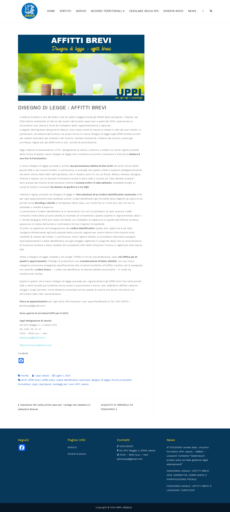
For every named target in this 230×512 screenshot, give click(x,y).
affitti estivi (48, 380)
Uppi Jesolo (42, 375)
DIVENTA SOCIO (77, 454)
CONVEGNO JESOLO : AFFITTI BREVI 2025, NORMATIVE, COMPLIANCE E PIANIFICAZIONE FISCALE (188, 475)
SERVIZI (72, 447)
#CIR (24, 380)
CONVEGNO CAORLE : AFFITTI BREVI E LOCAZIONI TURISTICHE (189, 488)
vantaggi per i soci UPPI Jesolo (71, 384)
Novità (25, 375)
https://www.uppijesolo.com (36, 345)
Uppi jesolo (45, 384)
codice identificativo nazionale (73, 380)
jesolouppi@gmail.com (32, 337)
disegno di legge (100, 380)
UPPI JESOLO (124, 507)
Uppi (34, 384)
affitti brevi (34, 380)
